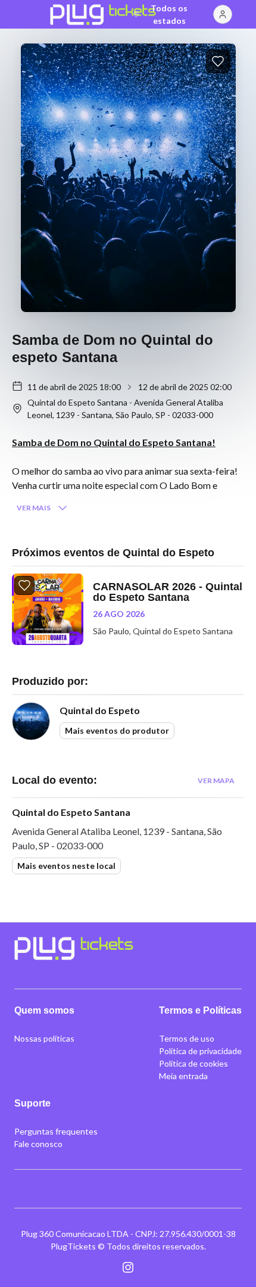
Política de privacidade (200, 1051)
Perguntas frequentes (56, 1131)
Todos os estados (169, 14)
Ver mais (34, 507)
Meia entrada (183, 1076)
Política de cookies (193, 1063)
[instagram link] (128, 1267)
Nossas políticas (44, 1038)
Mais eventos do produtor (117, 730)
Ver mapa (216, 780)
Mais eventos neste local (66, 866)
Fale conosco (38, 1144)
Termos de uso (186, 1038)
